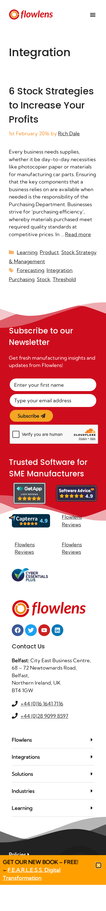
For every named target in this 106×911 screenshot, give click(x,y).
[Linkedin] (57, 630)
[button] (53, 739)
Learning (27, 252)
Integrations (26, 757)
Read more (78, 234)
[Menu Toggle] (92, 14)
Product (49, 252)
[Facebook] (18, 630)
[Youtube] (44, 630)
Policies (17, 854)
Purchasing (21, 279)
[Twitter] (31, 630)
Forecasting (30, 270)
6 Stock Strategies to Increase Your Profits (51, 105)
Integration (59, 270)
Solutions (22, 774)
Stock (43, 279)
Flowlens (22, 740)
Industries (23, 791)
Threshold (64, 279)
